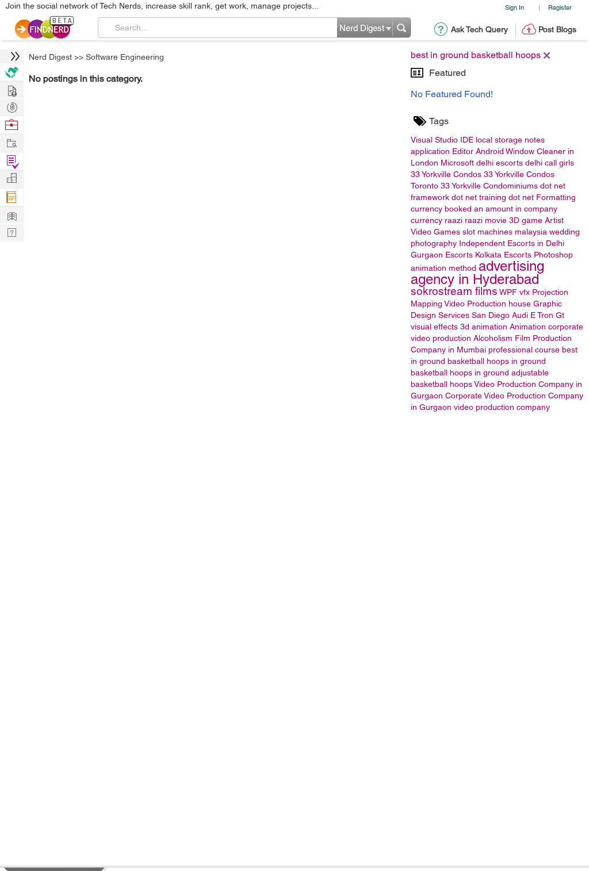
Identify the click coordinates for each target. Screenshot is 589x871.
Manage (11, 161)
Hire (11, 72)
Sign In (514, 7)
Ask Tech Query (479, 29)
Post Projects (11, 89)
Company (11, 178)
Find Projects (11, 142)
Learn (11, 197)
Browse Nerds (11, 106)
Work (11, 125)
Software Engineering (125, 57)
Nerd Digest (50, 57)
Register (560, 7)
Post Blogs (557, 29)
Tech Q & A (11, 231)
